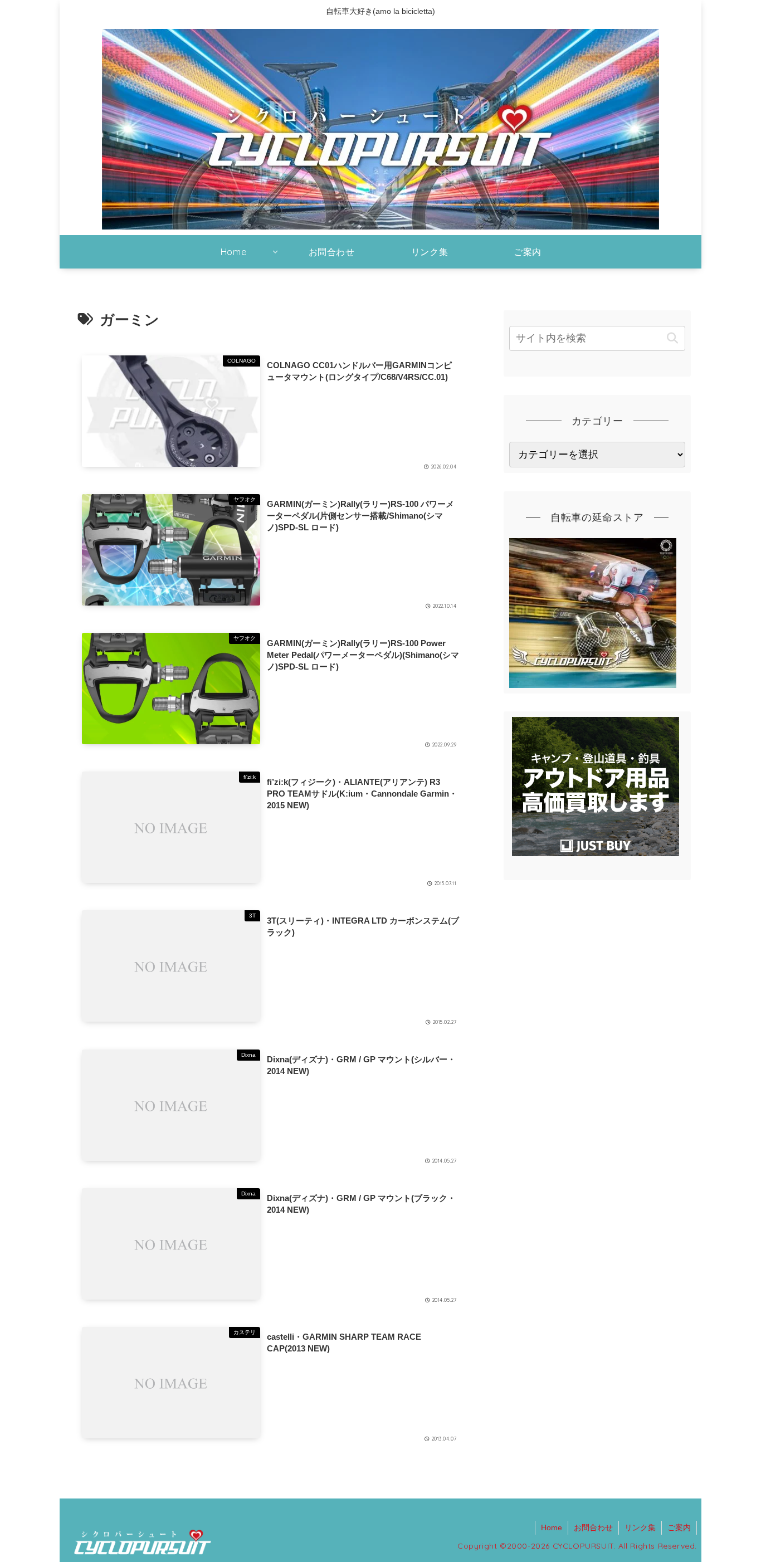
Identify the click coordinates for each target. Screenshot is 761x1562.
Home (551, 1527)
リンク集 (640, 1527)
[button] (672, 338)
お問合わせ (593, 1527)
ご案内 (679, 1527)
